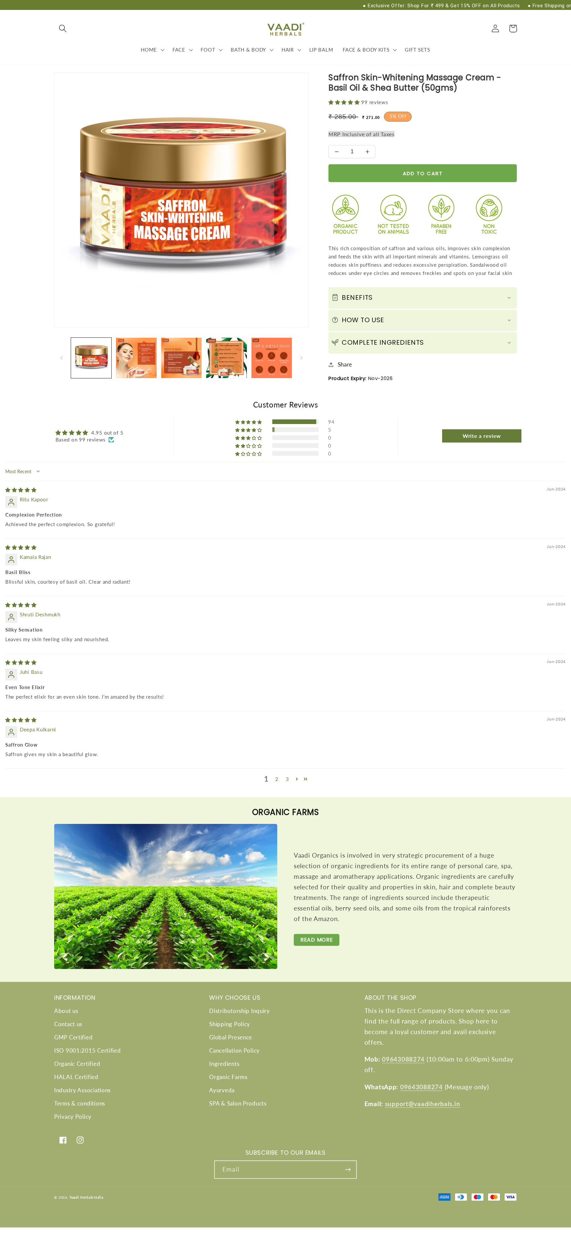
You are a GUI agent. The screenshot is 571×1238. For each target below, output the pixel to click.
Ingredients (224, 1063)
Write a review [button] (482, 436)
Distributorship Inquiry (239, 1010)
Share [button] (345, 364)
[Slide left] (61, 358)
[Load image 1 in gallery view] (91, 357)
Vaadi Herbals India (86, 1197)
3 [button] (287, 779)
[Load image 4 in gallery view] (226, 357)
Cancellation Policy (234, 1050)
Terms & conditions (79, 1103)
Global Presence (230, 1037)
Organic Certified (77, 1063)
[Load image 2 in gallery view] (136, 357)
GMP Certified (73, 1037)
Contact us (68, 1024)
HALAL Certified (76, 1076)
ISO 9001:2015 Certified (87, 1050)
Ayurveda (222, 1090)
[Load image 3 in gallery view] (181, 357)
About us (66, 1010)
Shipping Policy (229, 1024)
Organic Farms (228, 1076)
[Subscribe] (348, 1169)
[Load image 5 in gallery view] (271, 357)
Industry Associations (82, 1090)
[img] (21, 490)
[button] (63, 28)
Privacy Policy (73, 1116)
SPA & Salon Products (237, 1103)
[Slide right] (301, 358)
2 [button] (277, 779)
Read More (316, 940)
